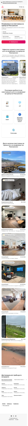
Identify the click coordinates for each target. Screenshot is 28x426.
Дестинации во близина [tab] (7, 379)
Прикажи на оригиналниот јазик (10, 3)
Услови (16, 419)
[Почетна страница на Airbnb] (3, 7)
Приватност (11, 419)
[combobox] (13, 33)
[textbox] (7, 38)
